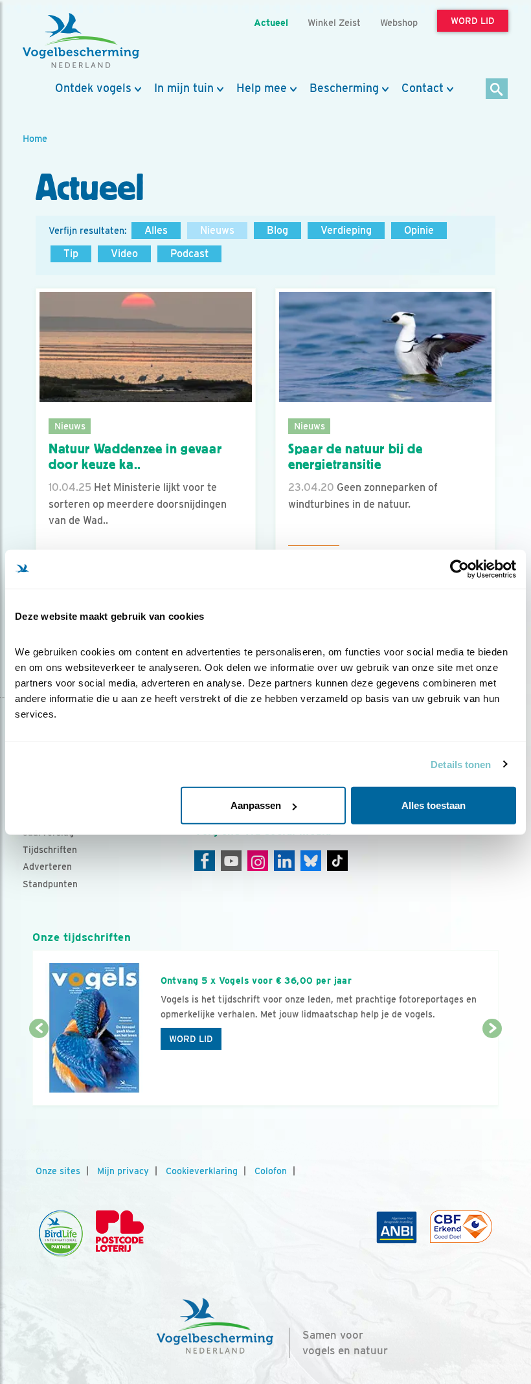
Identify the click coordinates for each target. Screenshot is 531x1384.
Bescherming (344, 88)
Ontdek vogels (93, 88)
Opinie (419, 230)
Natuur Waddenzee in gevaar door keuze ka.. (135, 457)
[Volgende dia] (492, 1067)
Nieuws (217, 230)
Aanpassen (256, 805)
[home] (81, 41)
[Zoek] (497, 89)
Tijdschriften (50, 850)
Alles (156, 230)
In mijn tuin (184, 88)
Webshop (399, 22)
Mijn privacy (123, 1171)
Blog (277, 230)
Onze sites (58, 1171)
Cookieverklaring (202, 1171)
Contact (422, 88)
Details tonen (461, 763)
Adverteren (47, 866)
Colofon (270, 1171)
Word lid (191, 1039)
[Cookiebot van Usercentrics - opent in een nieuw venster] (459, 568)
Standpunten (50, 884)
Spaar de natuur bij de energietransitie (355, 457)
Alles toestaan (433, 805)
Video (124, 253)
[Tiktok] (337, 860)
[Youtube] (231, 860)
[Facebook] (204, 860)
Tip (70, 253)
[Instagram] (257, 860)
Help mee (261, 88)
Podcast (189, 253)
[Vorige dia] (39, 1067)
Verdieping (346, 230)
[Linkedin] (284, 860)
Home (35, 138)
